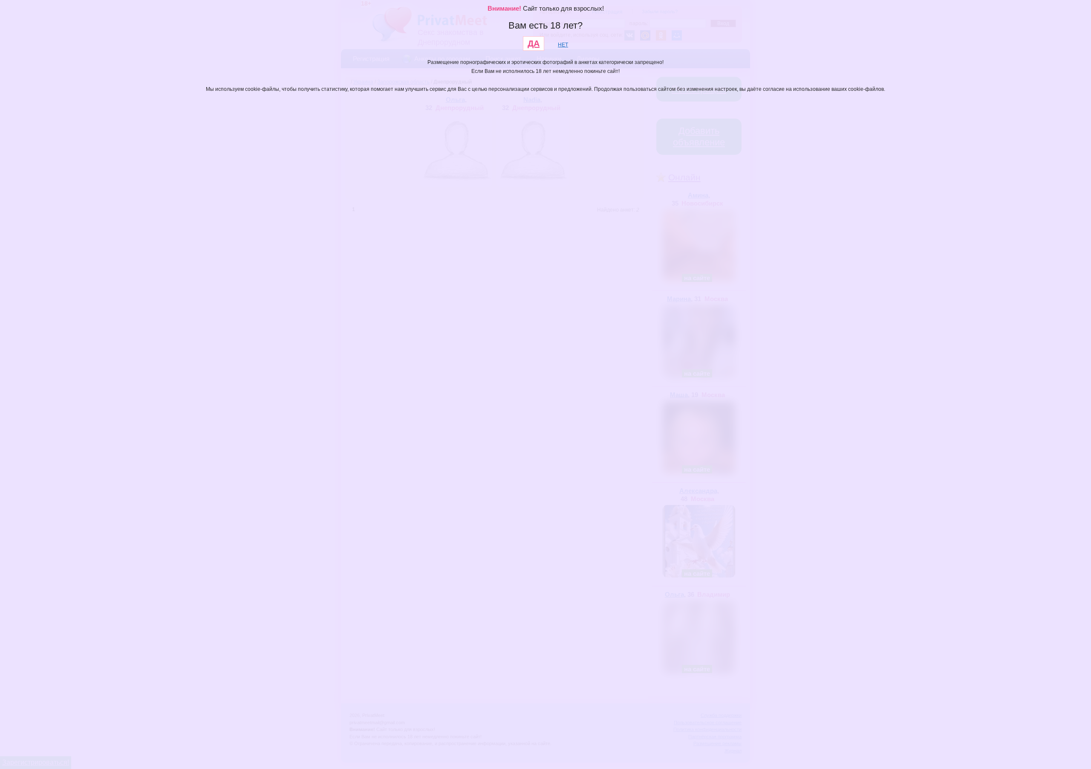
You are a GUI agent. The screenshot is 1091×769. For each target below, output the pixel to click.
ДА (534, 43)
